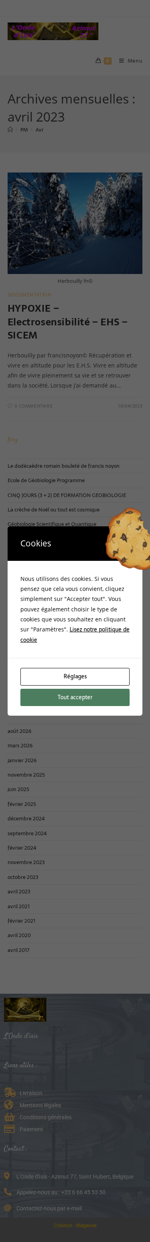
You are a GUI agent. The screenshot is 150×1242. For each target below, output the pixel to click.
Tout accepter (75, 697)
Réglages (75, 676)
